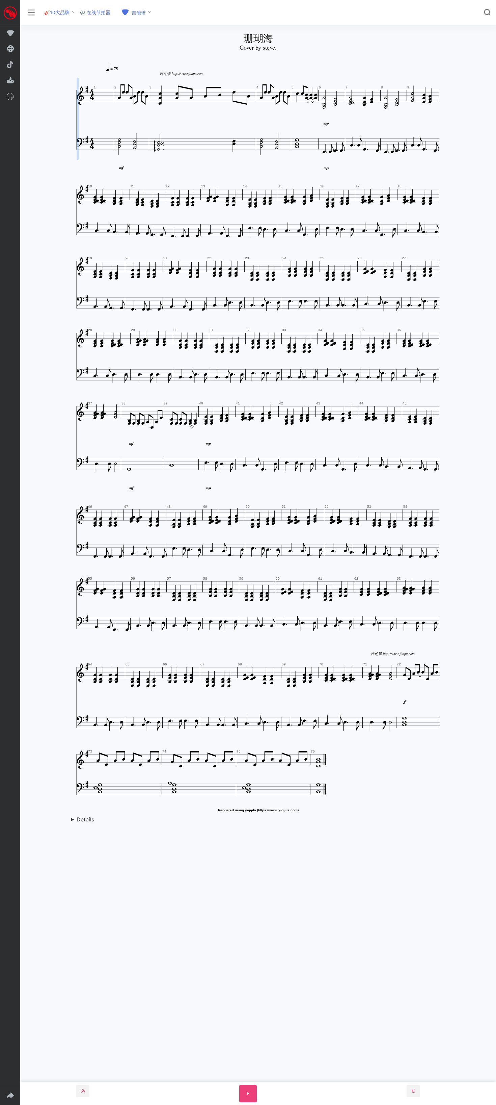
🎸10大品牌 (57, 12)
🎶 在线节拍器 (95, 12)
